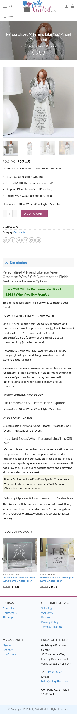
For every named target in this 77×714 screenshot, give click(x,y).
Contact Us (10, 612)
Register (8, 649)
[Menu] (5, 6)
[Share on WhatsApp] (6, 240)
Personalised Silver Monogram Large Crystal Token (57, 579)
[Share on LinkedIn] (38, 240)
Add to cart (34, 213)
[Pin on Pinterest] (32, 240)
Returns (46, 617)
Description (18, 263)
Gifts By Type (36, 45)
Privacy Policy (49, 622)
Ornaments (52, 45)
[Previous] (8, 102)
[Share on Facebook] (12, 240)
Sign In (7, 645)
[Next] (68, 102)
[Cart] (72, 6)
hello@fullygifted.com (54, 681)
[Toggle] (6, 263)
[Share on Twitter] (19, 240)
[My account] (66, 6)
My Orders (9, 654)
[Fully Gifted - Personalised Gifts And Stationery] (38, 6)
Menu (10, 16)
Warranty (47, 612)
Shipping (46, 608)
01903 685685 (55, 671)
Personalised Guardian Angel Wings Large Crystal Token (19, 579)
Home (22, 45)
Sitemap (8, 617)
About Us (9, 608)
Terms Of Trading (51, 626)
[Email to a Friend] (25, 240)
